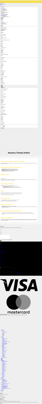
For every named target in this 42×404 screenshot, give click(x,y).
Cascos (3, 353)
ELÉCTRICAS (2, 18)
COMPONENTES (3, 87)
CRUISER (2, 14)
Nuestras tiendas (3, 8)
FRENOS (2, 99)
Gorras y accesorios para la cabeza (5, 341)
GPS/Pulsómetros (5, 357)
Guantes (3, 339)
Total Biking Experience (3, 15)
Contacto (2, 2)
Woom (3, 127)
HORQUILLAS (2, 102)
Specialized (4, 125)
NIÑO (1, 45)
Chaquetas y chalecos (4, 344)
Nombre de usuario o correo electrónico (4, 394)
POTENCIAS (2, 112)
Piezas (0, 263)
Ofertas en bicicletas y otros (5, 384)
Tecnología (1, 264)
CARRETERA (2, 9)
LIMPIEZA (2, 75)
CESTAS (2, 69)
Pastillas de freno (2, 100)
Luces (3, 350)
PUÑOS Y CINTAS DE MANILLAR (4, 114)
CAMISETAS (2, 32)
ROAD (2, 86)
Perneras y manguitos (4, 340)
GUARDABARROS (2, 72)
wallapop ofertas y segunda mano (5, 383)
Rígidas (4, 332)
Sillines (3, 372)
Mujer (1, 36)
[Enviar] (2, 7)
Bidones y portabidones (4, 347)
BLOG (1, 377)
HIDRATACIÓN (2, 74)
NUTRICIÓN (2, 78)
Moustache (3, 376)
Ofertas (2, 11)
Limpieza (3, 356)
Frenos (3, 365)
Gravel (3, 330)
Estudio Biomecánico (3, 251)
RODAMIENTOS (2, 116)
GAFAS (1, 71)
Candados (3, 349)
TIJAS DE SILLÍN (2, 123)
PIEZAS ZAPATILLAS (3, 53)
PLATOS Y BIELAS (2, 111)
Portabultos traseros (4, 351)
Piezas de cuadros (4, 369)
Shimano (3, 126)
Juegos (1, 118)
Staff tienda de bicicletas (5, 10)
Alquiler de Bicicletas (3, 252)
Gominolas (2, 80)
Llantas (3, 367)
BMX (2, 336)
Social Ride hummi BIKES (5, 16)
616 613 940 (19, 273)
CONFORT (2, 13)
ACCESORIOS (2, 57)
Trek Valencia (4, 9)
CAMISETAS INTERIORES (3, 34)
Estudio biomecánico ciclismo (5, 386)
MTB (1, 85)
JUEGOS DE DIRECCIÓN (3, 104)
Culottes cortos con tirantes (5, 338)
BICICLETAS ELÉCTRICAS (3, 90)
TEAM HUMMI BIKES (4, 387)
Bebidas (1, 79)
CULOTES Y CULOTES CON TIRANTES (4, 54)
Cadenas (3, 362)
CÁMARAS (2, 65)
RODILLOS (2, 82)
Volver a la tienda (4, 23)
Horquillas (3, 366)
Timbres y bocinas (4, 352)
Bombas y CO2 (3, 348)
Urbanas (1, 258)
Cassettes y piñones (4, 363)
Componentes (2, 128)
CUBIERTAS (2, 95)
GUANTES (2, 41)
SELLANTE (2, 119)
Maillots (3, 337)
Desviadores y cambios (4, 364)
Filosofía (1, 247)
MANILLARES (2, 107)
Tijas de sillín (3, 373)
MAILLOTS (2, 43)
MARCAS (2, 124)
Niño (1, 68)
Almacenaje (3, 346)
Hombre (1, 30)
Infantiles (1, 259)
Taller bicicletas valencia (4, 385)
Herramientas (3, 355)
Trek (2, 374)
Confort (3, 335)
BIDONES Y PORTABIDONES (3, 61)
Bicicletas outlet (4, 12)
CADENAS (2, 91)
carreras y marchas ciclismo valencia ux (6, 388)
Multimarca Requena (4, 381)
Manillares (3, 368)
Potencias (3, 370)
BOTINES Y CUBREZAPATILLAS (4, 27)
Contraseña (1, 395)
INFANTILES (2, 21)
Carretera (1, 255)
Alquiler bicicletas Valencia (5, 14)
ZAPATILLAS (2, 50)
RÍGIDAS (2, 23)
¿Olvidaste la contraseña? (2, 397)
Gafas (2, 354)
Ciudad (3, 333)
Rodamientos (3, 371)
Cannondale (3, 375)
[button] (1, 19)
